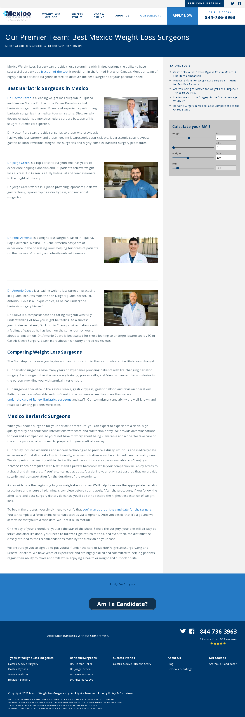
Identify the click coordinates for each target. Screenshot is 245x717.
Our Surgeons (150, 15)
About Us (122, 15)
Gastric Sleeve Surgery (23, 664)
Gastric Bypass (18, 669)
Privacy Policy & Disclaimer (116, 693)
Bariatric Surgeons (83, 658)
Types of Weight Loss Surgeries (30, 658)
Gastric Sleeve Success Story (132, 664)
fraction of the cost (55, 72)
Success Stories (77, 16)
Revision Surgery (19, 679)
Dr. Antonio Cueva (20, 291)
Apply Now (182, 15)
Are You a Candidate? (223, 664)
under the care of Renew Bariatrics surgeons (39, 399)
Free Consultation (204, 3)
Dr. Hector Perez (19, 98)
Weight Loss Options (51, 16)
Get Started (217, 658)
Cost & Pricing (99, 16)
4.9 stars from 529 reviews (218, 639)
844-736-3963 (220, 17)
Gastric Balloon (18, 674)
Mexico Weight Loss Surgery (23, 46)
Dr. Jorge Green (18, 163)
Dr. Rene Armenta (20, 238)
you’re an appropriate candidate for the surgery (117, 509)
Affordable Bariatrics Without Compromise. (78, 636)
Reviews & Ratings (180, 669)
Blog (171, 664)
